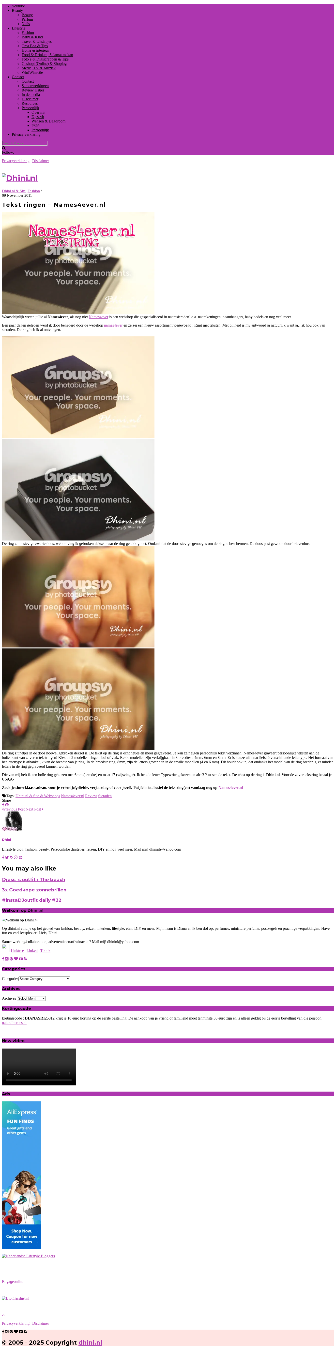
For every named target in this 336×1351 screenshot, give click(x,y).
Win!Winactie (32, 72)
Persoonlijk (30, 108)
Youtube (18, 6)
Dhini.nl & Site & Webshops (37, 796)
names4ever (113, 325)
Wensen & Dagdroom (48, 121)
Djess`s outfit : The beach (33, 879)
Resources (30, 103)
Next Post (34, 809)
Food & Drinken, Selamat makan (47, 55)
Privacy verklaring (26, 134)
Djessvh (37, 117)
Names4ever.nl (230, 787)
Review (91, 796)
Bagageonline (12, 1281)
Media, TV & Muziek (39, 68)
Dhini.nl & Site (14, 191)
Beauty (17, 10)
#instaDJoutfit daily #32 (31, 900)
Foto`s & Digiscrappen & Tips (45, 59)
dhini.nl (90, 1342)
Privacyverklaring (16, 161)
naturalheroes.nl (14, 1023)
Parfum (27, 19)
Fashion (28, 32)
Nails (26, 24)
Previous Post (14, 809)
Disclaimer (30, 99)
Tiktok (45, 950)
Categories (10, 978)
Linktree (17, 950)
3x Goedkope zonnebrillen (34, 890)
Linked (32, 950)
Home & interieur (35, 50)
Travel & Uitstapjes (37, 41)
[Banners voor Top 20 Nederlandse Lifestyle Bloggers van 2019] (28, 1256)
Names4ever (98, 317)
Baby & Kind (32, 37)
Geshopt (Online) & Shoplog (44, 63)
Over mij (38, 112)
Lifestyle (18, 28)
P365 (35, 125)
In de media (31, 94)
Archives (9, 998)
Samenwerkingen (35, 86)
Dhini (6, 839)
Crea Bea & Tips (35, 46)
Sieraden (105, 796)
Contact (18, 77)
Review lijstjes (33, 90)
